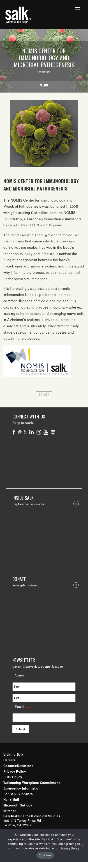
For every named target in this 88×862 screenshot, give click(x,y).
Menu (44, 84)
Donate (44, 394)
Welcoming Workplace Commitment (31, 782)
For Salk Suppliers (18, 794)
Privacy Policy (14, 771)
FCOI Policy (12, 777)
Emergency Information (22, 788)
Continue (45, 855)
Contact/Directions (18, 765)
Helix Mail (11, 799)
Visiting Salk (13, 754)
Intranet (9, 811)
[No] (82, 845)
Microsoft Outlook (17, 805)
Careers (9, 760)
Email (25, 706)
